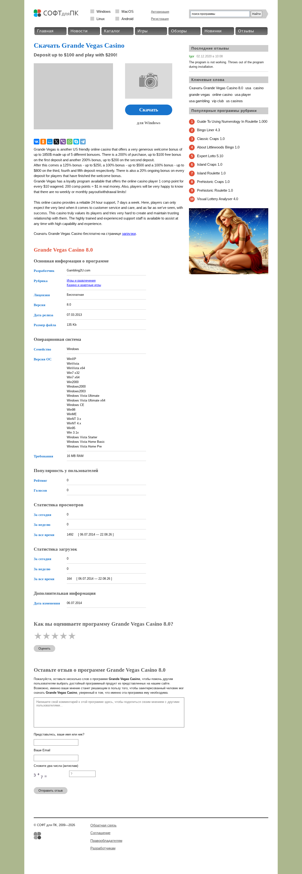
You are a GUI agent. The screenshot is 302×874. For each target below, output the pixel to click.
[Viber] (63, 141)
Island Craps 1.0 (209, 164)
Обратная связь (103, 825)
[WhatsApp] (69, 141)
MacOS (128, 11)
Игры (143, 31)
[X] (56, 141)
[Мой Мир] (50, 141)
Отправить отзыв (50, 790)
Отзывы (246, 31)
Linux (100, 19)
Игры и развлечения (81, 280)
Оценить (44, 648)
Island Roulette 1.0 (211, 173)
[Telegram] (83, 141)
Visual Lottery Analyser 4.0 (217, 199)
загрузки (129, 234)
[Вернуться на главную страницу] (57, 15)
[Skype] (76, 141)
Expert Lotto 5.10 (210, 156)
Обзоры (179, 31)
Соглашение (100, 833)
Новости (79, 31)
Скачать (148, 110)
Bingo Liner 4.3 (208, 130)
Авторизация (160, 11)
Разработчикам (102, 848)
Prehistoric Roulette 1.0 (215, 190)
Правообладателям (106, 841)
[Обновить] (51, 781)
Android (127, 19)
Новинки (213, 31)
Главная (45, 31)
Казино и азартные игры (84, 285)
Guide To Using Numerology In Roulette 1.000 (232, 121)
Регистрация (160, 19)
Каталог (112, 31)
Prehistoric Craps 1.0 (213, 182)
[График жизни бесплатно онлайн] (228, 273)
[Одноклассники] (43, 141)
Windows (103, 11)
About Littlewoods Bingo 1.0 (218, 147)
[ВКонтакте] (36, 141)
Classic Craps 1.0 (211, 139)
